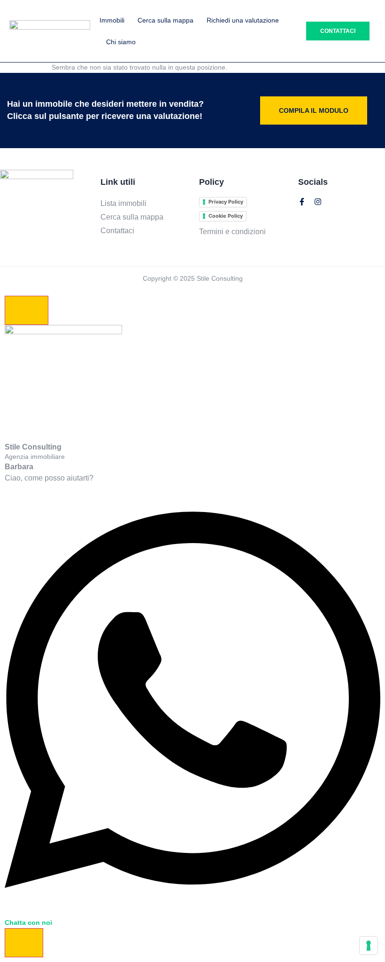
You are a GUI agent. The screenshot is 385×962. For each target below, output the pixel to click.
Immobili (112, 20)
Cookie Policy (225, 216)
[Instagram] (318, 201)
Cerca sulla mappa (165, 20)
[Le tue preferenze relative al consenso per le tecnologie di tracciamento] (368, 945)
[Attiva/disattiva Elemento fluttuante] (24, 942)
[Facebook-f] (302, 201)
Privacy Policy (225, 201)
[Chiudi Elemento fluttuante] (26, 310)
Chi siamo (121, 42)
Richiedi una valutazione (243, 20)
